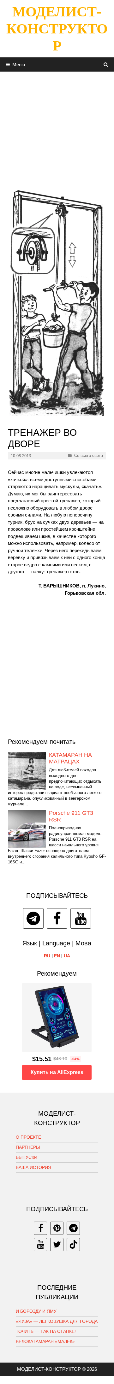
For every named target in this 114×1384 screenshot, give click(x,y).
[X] (56, 1244)
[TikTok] (73, 1244)
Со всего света (88, 455)
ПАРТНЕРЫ (28, 1147)
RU (47, 955)
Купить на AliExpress (57, 1072)
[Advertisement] (57, 128)
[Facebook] (57, 918)
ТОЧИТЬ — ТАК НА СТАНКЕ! (46, 1331)
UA (67, 955)
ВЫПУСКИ (26, 1157)
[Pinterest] (56, 1228)
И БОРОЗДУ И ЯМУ (36, 1311)
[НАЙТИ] (106, 64)
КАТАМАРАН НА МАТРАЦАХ (70, 758)
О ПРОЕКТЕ (28, 1137)
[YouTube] (80, 918)
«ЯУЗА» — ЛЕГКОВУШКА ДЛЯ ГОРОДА (57, 1321)
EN (57, 955)
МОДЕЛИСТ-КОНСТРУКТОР (57, 29)
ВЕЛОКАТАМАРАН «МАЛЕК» (45, 1341)
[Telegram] (33, 918)
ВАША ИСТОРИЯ (33, 1167)
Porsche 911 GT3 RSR (71, 816)
